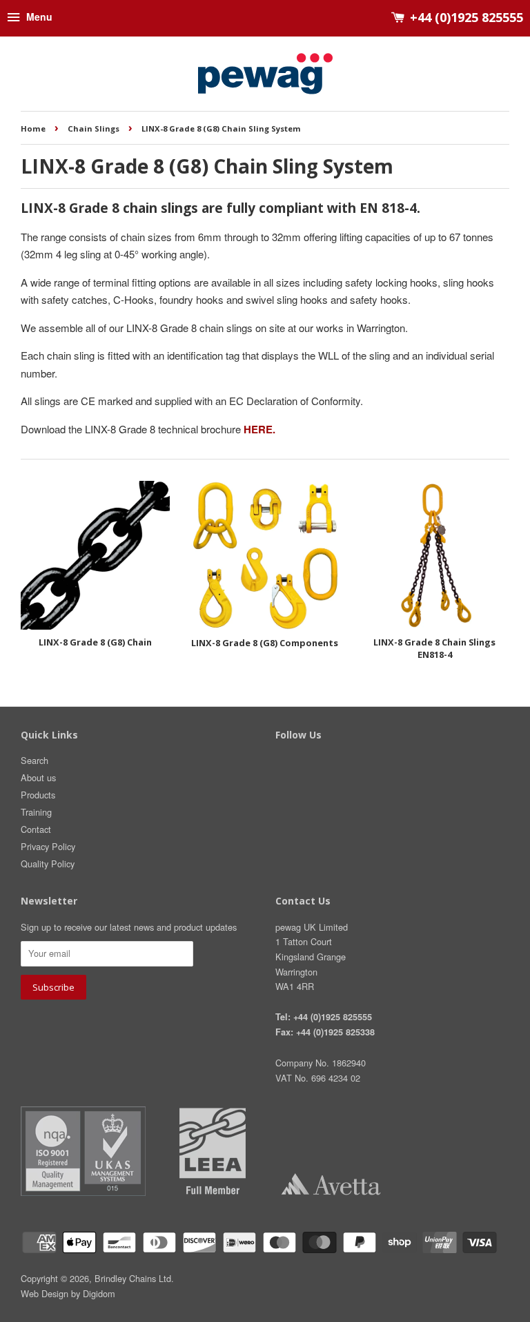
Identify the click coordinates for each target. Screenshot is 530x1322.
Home (33, 128)
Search (34, 760)
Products (38, 794)
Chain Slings (93, 128)
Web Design (44, 1293)
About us (38, 777)
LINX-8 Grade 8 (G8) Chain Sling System (221, 128)
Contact (36, 829)
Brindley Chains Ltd (133, 1278)
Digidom (99, 1293)
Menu (37, 16)
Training (36, 811)
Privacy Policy (48, 846)
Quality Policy (48, 863)
